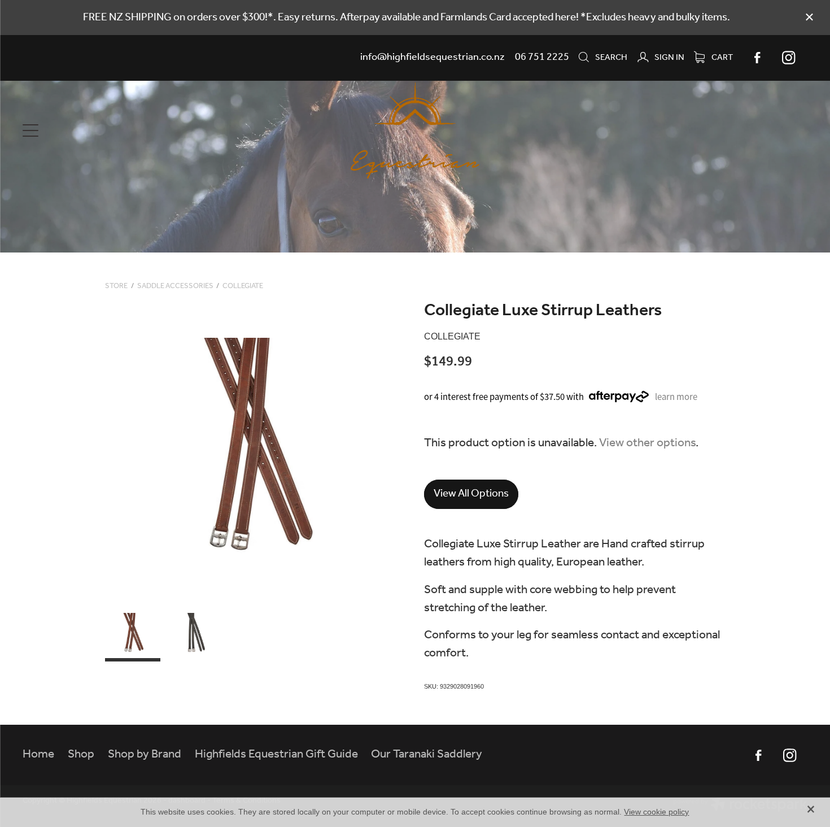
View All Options (471, 494)
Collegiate (242, 286)
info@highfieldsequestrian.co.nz (432, 57)
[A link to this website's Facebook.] (757, 57)
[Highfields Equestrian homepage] (415, 130)
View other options (647, 443)
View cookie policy (656, 811)
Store (116, 286)
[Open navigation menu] (121, 130)
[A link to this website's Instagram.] (789, 57)
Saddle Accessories (175, 286)
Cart (721, 57)
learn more (676, 397)
